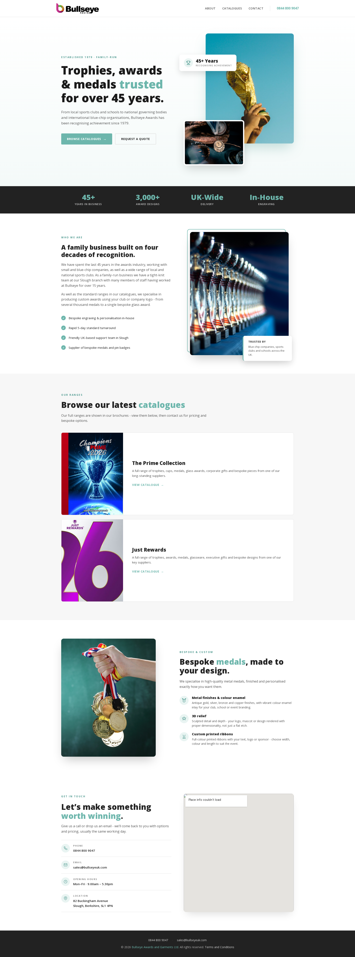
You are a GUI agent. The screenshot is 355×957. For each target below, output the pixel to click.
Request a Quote (135, 139)
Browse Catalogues (86, 139)
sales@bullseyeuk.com (90, 867)
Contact (256, 8)
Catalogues (232, 8)
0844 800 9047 (288, 8)
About (210, 8)
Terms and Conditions (219, 947)
